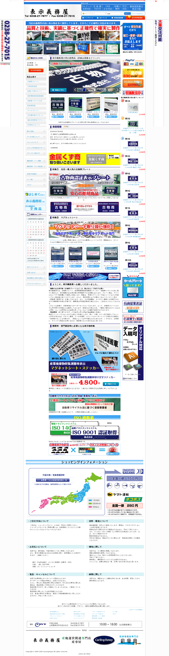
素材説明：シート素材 (34, 161)
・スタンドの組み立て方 (98, 611)
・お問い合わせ (53, 618)
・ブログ (113, 613)
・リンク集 (114, 611)
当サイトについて (32, 267)
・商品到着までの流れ (78, 613)
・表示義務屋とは (54, 611)
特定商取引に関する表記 (35, 278)
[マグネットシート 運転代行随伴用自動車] (111, 260)
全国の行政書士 (32, 174)
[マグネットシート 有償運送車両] (93, 260)
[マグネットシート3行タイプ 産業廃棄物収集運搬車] (75, 260)
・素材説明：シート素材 (98, 616)
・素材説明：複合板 (96, 618)
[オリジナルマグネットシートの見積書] (85, 279)
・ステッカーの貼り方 (97, 613)
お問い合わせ (31, 272)
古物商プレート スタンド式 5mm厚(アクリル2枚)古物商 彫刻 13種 (133, 131)
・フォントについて (78, 618)
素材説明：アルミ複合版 (35, 166)
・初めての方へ (76, 611)
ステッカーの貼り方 (33, 153)
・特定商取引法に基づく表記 (57, 613)
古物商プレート (70, 197)
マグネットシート (56, 240)
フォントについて (32, 142)
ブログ (29, 185)
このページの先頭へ (136, 609)
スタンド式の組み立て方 (35, 147)
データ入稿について (33, 136)
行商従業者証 (133, 112)
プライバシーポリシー (34, 283)
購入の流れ (30, 131)
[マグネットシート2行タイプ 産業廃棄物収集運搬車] (57, 260)
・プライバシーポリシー (55, 616)
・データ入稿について (78, 616)
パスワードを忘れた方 (137, 13)
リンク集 (30, 179)
